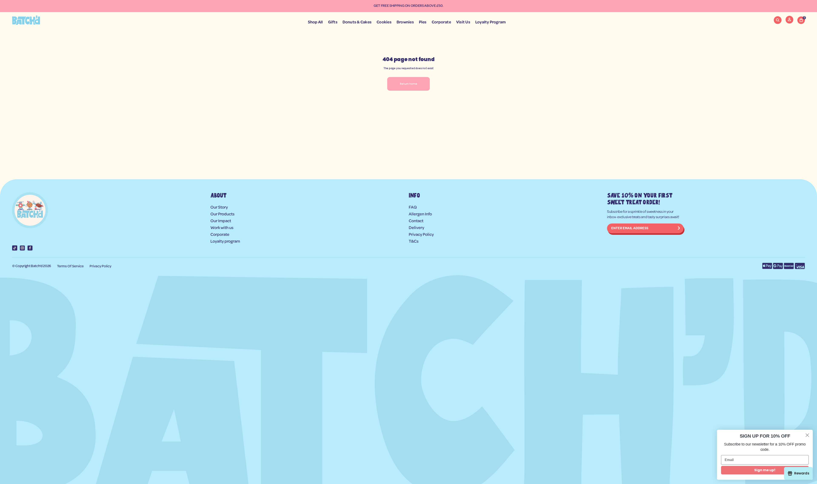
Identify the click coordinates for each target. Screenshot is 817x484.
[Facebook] (30, 248)
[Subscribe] (679, 228)
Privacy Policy (100, 266)
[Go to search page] (777, 20)
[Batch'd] (26, 20)
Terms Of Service (70, 266)
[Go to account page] (789, 22)
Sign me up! (765, 470)
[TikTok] (14, 248)
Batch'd (37, 266)
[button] (777, 20)
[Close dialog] (807, 435)
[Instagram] (22, 248)
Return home (408, 84)
